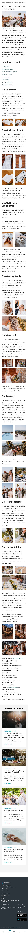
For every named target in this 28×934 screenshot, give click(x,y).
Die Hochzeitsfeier (7, 85)
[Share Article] (3, 28)
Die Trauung (5, 79)
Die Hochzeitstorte (7, 82)
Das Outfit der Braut (7, 69)
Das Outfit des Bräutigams (9, 72)
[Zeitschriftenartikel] (19, 931)
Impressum (4, 901)
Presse (2, 898)
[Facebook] (18, 907)
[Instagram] (21, 907)
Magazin (3, 897)
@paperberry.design (14, 687)
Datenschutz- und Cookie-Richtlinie (10, 900)
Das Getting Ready (7, 74)
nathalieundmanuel (17, 658)
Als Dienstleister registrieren (8, 907)
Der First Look (6, 77)
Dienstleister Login (6, 908)
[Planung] (14, 931)
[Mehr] (25, 931)
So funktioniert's (5, 895)
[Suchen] (3, 931)
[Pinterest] (24, 907)
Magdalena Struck (11, 28)
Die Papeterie (5, 66)
